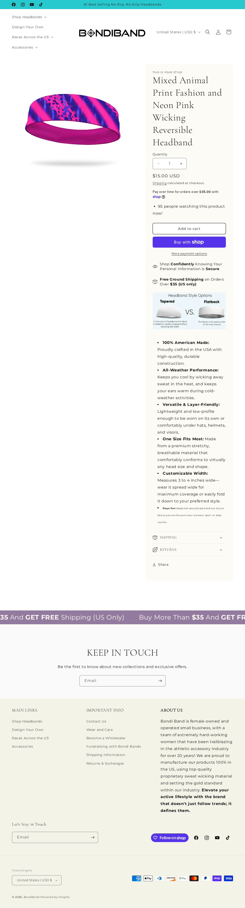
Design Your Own (28, 730)
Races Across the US (30, 738)
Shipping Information (105, 755)
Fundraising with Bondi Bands (113, 746)
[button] (29, 17)
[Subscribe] (160, 680)
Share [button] (163, 564)
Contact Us (96, 721)
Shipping (160, 183)
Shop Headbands (27, 721)
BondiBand (31, 897)
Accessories (22, 746)
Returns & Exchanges (105, 763)
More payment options (189, 253)
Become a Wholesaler (106, 738)
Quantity (160, 154)
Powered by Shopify (55, 897)
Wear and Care (99, 730)
